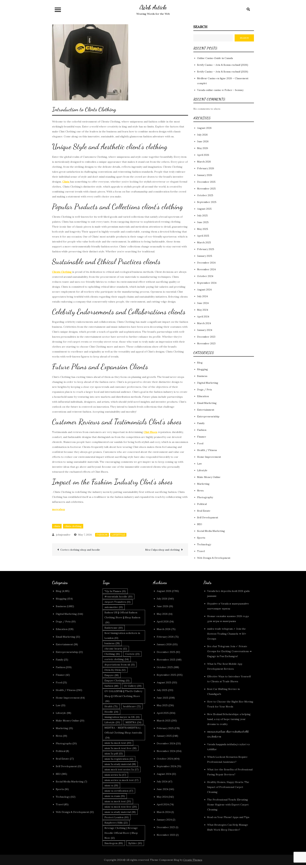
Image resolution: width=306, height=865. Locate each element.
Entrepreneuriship (208, 416)
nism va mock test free (120, 806)
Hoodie (111, 711)
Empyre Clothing (116, 680)
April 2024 (203, 316)
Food (200, 443)
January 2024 (204, 330)
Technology (204, 544)
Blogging (202, 369)
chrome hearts (115, 648)
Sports (201, 537)
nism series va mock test (121, 780)
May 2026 (202, 148)
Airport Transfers (117, 601)
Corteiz (132, 654)
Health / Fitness (207, 450)
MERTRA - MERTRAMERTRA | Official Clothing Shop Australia (123, 732)
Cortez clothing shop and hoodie (80, 549)
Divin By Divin (115, 669)
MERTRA (133, 722)
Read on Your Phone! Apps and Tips (228, 817)
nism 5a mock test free (120, 748)
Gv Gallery (132, 685)
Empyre (111, 675)
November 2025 (206, 188)
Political (202, 504)
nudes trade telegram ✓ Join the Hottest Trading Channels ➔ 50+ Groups (226, 633)
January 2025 (204, 255)
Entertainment (205, 409)
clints (57, 526)
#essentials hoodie (118, 596)
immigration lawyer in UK (122, 717)
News (200, 490)
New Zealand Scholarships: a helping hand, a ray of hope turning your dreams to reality (229, 719)
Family (201, 423)
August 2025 (204, 208)
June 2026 (203, 141)
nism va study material (120, 812)
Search (200, 26)
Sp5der (135, 843)
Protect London (116, 817)
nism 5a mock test (117, 742)
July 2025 (202, 215)
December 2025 (206, 181)
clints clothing (73, 526)
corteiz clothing (116, 659)
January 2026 (204, 175)
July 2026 (202, 134)
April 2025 (203, 235)
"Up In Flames (115, 591)
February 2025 (205, 249)
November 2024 (206, 269)
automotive (113, 607)
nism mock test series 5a (121, 769)
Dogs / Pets (204, 389)
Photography (205, 497)
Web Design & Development (213, 557)
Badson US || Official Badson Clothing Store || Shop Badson (122, 617)
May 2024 (202, 309)
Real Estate (203, 510)
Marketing (203, 483)
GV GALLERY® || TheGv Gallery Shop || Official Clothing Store (123, 696)
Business (202, 376)
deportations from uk (119, 664)
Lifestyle (118, 534)
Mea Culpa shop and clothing (162, 549)
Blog (200, 362)
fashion (111, 685)
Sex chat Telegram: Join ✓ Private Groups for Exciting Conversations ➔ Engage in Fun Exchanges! (229, 651)
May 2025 (202, 229)
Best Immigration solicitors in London (122, 635)
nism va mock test (117, 801)
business (112, 643)
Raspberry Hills (116, 822)
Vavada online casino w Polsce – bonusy (220, 90)
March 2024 (204, 323)
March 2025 (204, 242)
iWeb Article (153, 7)
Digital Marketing (207, 382)
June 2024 (203, 303)
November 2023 (206, 343)
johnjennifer (63, 534)
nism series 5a (115, 774)
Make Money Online (208, 477)
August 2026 (204, 128)
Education (203, 396)
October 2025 (205, 195)
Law (199, 463)
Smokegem (113, 843)
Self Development (207, 517)
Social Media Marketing (211, 531)
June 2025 (203, 222)
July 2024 (202, 296)
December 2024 (206, 262)
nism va (111, 785)
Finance (201, 436)
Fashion (102, 534)
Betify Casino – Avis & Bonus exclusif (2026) (222, 64)
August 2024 (204, 289)
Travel (201, 551)
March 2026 (204, 161)
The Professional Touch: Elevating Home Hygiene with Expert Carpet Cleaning (228, 804)
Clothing (112, 654)
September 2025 (206, 202)
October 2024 (205, 276)
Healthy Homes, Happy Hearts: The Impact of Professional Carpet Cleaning (228, 787)
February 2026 (205, 168)
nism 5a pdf (113, 753)
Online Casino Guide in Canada (215, 58)
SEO (199, 524)
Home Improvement (209, 456)
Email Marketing (207, 403)
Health (111, 706)
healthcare (132, 706)
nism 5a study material (120, 764)
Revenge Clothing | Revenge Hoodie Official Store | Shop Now (121, 832)
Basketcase (113, 627)
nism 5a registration (118, 758)
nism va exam (114, 796)
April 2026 (203, 154)
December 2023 (206, 336)
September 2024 (206, 282)
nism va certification (118, 790)
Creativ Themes (192, 859)
